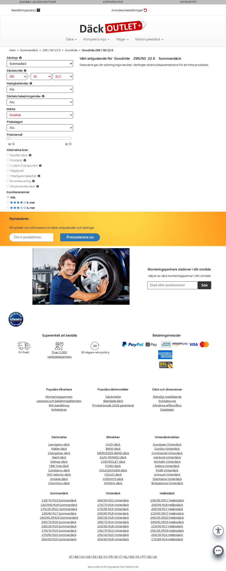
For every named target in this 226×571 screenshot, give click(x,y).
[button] (218, 530)
